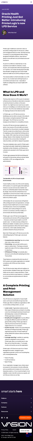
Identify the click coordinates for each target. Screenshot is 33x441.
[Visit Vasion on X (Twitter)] (4, 417)
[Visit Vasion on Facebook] (7, 417)
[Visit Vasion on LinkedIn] (2, 417)
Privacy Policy (4, 429)
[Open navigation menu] (31, 2)
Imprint (14, 429)
